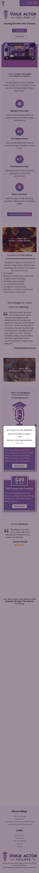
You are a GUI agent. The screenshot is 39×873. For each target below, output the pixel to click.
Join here (19, 443)
